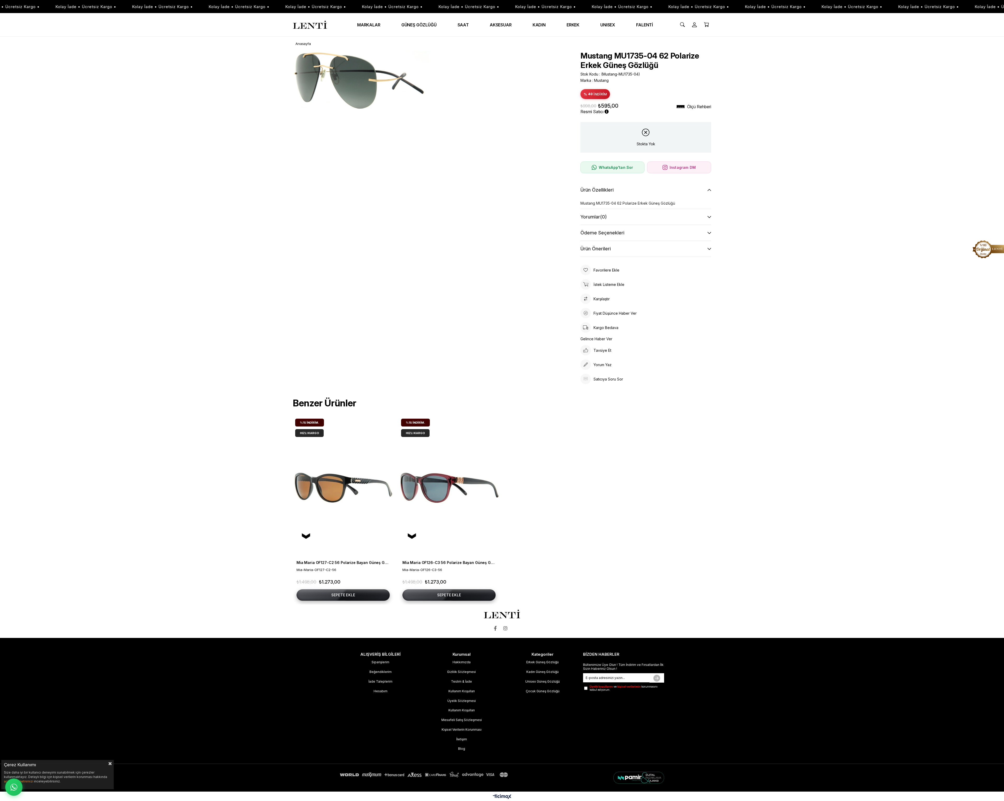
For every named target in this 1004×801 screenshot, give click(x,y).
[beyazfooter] (610, 778)
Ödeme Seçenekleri (602, 232)
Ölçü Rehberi (699, 106)
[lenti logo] (502, 614)
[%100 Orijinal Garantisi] (988, 249)
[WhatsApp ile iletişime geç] (13, 787)
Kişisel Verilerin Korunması (462, 729)
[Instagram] (506, 628)
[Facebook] (496, 628)
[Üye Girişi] (694, 25)
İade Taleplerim (380, 681)
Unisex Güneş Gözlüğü (542, 681)
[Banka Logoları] (425, 775)
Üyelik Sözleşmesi (461, 701)
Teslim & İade (461, 681)
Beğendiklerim (380, 672)
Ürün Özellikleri (597, 190)
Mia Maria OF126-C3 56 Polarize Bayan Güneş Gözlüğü (449, 562)
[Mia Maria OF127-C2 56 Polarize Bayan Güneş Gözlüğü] (343, 487)
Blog (461, 749)
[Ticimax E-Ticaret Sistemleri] (502, 797)
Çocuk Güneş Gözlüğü (543, 691)
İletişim (461, 739)
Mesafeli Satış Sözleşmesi (461, 720)
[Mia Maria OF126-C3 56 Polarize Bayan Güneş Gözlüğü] (449, 487)
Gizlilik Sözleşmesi (461, 672)
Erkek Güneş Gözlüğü (542, 662)
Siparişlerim (380, 662)
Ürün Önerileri (595, 248)
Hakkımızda (462, 662)
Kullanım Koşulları (461, 691)
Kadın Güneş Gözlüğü (542, 672)
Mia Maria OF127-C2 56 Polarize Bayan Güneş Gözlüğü (343, 562)
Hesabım (380, 691)
